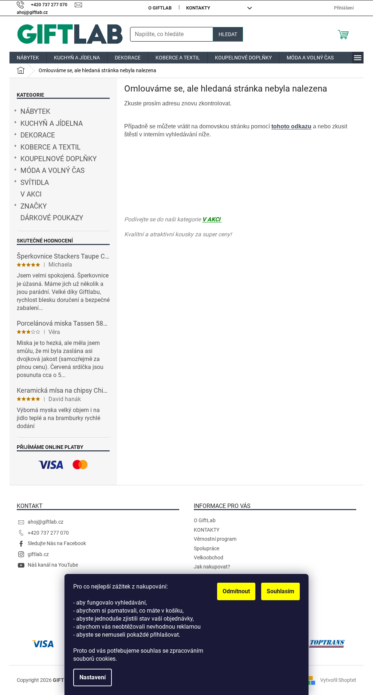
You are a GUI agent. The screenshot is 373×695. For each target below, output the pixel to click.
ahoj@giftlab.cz (45, 522)
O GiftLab (160, 8)
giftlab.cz (38, 554)
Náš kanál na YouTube (53, 565)
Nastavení (92, 677)
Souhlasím (280, 591)
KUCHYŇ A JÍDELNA (51, 124)
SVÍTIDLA (34, 183)
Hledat (228, 34)
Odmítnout (236, 591)
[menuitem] (27, 57)
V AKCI (31, 194)
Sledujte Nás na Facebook (57, 543)
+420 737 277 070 (48, 533)
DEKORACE (37, 135)
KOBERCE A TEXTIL (50, 147)
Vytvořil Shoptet (338, 680)
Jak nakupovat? (212, 567)
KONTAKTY (198, 8)
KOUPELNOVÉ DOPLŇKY (58, 159)
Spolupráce (206, 548)
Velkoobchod (208, 557)
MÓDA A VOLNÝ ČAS (52, 171)
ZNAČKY (33, 206)
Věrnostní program (215, 539)
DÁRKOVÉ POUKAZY (51, 218)
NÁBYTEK (35, 112)
